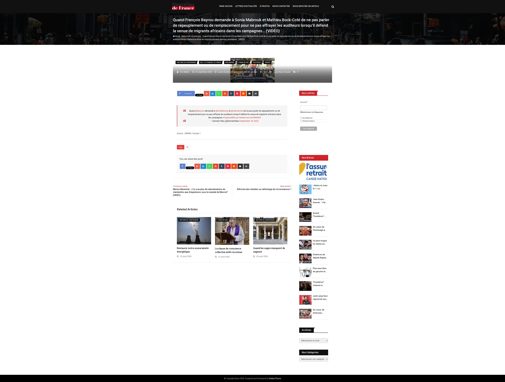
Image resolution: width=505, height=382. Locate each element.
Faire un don (225, 6)
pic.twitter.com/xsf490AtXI (248, 117)
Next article (285, 186)
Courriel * (304, 102)
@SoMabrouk (221, 111)
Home (177, 36)
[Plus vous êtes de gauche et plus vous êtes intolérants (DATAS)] (305, 272)
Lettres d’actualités (246, 6)
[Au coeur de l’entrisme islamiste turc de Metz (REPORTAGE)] (305, 313)
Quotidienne (307, 118)
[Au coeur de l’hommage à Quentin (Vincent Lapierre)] (305, 231)
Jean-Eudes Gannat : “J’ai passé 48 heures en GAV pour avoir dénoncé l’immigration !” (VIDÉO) (320, 201)
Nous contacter (281, 6)
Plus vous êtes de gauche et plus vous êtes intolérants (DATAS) (319, 270)
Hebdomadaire (308, 121)
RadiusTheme (275, 378)
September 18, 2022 (249, 121)
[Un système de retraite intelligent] (313, 171)
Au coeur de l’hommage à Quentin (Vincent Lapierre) (319, 229)
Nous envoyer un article (306, 6)
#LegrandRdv (229, 117)
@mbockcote (237, 111)
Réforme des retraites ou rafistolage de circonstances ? (264, 189)
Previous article (180, 186)
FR (187, 147)
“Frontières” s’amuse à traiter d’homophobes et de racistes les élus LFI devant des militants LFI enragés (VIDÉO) (320, 284)
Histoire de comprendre (191, 36)
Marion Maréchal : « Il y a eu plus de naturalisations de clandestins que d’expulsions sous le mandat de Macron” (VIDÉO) (200, 192)
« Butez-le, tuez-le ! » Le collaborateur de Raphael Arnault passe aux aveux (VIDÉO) (320, 187)
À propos (265, 6)
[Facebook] (182, 166)
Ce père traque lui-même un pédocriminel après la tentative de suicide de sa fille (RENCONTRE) (320, 242)
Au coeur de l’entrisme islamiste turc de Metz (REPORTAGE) (319, 312)
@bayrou (200, 111)
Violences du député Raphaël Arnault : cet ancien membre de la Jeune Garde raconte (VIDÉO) (320, 256)
